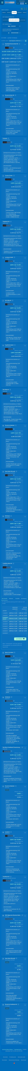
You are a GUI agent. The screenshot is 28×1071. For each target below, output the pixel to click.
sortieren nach (4, 40)
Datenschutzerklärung (14, 1060)
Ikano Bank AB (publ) (10, 471)
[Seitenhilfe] (26, 3)
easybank (7, 832)
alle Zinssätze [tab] (4, 598)
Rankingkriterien (18, 1049)
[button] (14, 67)
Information (22, 1)
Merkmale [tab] (11, 598)
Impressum (23, 1060)
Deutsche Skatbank (9, 425)
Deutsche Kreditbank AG (11, 1004)
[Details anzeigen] (25, 44)
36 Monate (20, 12)
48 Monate (25, 12)
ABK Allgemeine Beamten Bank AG (13, 915)
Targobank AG (6, 221)
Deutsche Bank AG (9, 95)
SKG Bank (7, 516)
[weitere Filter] (22, 9)
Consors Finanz (9, 175)
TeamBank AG (6, 876)
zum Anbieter (20, 639)
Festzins (7, 789)
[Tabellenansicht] (18, 3)
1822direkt (7, 697)
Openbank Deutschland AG (11, 43)
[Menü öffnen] (2, 2)
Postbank (5, 138)
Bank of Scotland (9, 652)
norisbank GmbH (9, 257)
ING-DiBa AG (8, 300)
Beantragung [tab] (23, 598)
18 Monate (9, 12)
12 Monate (4, 12)
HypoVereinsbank (9, 345)
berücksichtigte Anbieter (7, 1049)
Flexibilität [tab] (17, 598)
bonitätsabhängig (9, 47)
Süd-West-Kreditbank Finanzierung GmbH (12, 747)
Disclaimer (4, 1060)
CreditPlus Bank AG (7, 563)
